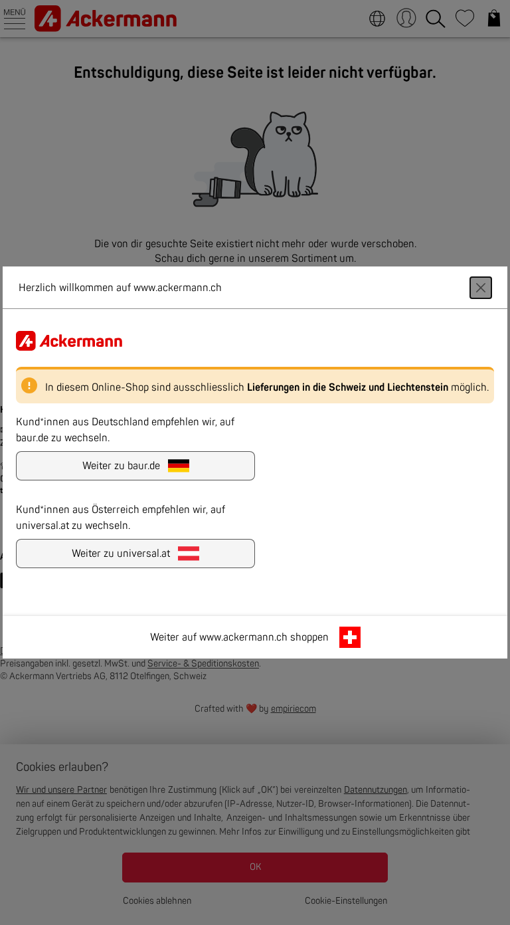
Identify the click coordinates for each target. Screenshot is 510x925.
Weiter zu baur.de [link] (121, 466)
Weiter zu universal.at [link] (121, 553)
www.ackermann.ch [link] (243, 637)
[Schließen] (480, 287)
